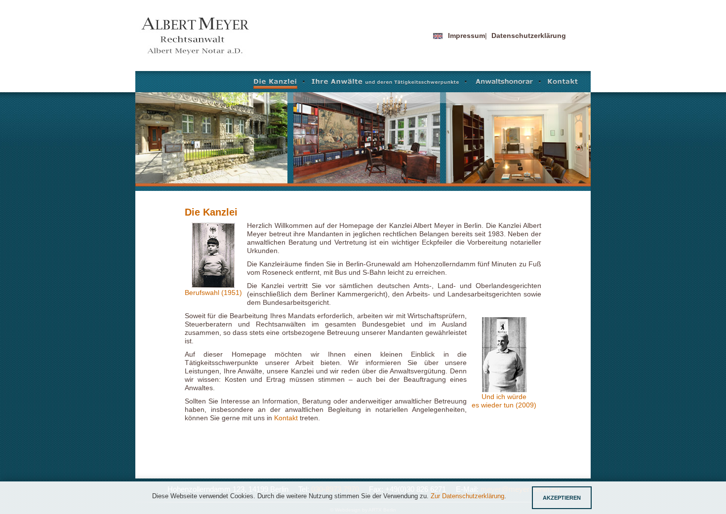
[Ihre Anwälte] (389, 83)
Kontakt (286, 418)
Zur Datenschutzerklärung (467, 496)
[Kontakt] (562, 83)
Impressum (466, 35)
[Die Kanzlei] (279, 83)
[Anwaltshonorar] (507, 83)
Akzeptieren (562, 498)
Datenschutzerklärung (528, 35)
